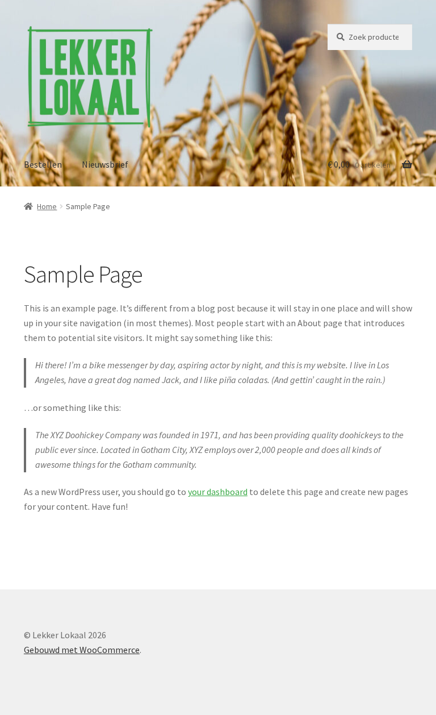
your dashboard (218, 491)
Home (47, 206)
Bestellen (43, 164)
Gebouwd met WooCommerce (82, 649)
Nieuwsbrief (105, 164)
